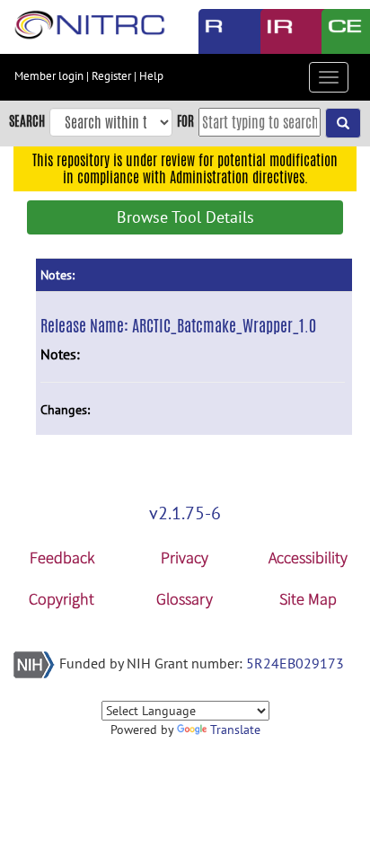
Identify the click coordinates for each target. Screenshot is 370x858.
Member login (49, 76)
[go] (343, 123)
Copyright (61, 598)
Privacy (184, 557)
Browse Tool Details (185, 217)
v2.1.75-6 (185, 513)
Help (151, 76)
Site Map (308, 598)
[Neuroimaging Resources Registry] (215, 31)
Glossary (184, 598)
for (185, 120)
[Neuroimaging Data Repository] (277, 31)
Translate (235, 729)
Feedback (62, 557)
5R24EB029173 (295, 663)
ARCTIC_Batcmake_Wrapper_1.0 (224, 325)
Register (111, 76)
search (27, 120)
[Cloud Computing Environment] (339, 31)
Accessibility (308, 557)
